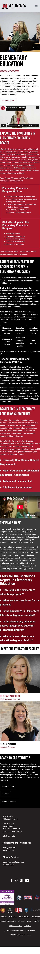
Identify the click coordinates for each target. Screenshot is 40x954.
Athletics (12, 917)
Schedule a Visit (9, 801)
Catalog (3, 917)
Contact (27, 926)
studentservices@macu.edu (13, 862)
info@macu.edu (9, 836)
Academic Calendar (8, 921)
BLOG (28, 935)
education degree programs (16, 254)
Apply (5, 794)
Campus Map (30, 930)
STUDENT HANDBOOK (17, 935)
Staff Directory (33, 921)
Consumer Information (14, 930)
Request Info (8, 100)
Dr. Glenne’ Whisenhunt (10, 696)
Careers (21, 921)
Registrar (36, 917)
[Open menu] (37, 6)
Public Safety (24, 917)
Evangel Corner (15, 926)
